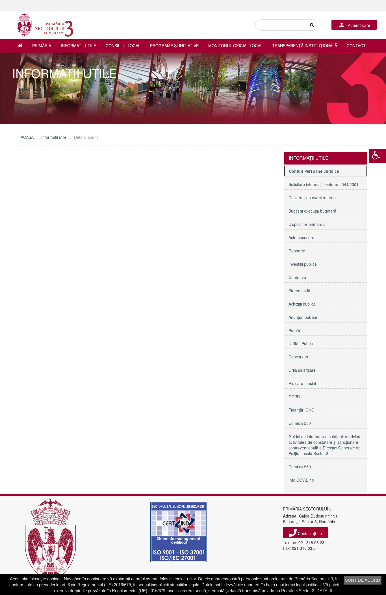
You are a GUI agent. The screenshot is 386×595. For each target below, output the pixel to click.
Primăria (41, 45)
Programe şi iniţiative (174, 45)
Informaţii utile (78, 45)
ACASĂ (27, 137)
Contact (356, 45)
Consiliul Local (123, 45)
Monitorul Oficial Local (235, 45)
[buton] (311, 25)
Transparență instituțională (304, 45)
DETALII (324, 590)
